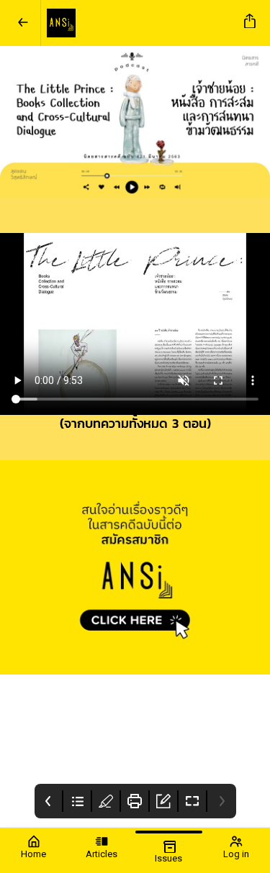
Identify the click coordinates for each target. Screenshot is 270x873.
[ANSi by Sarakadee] (140, 23)
